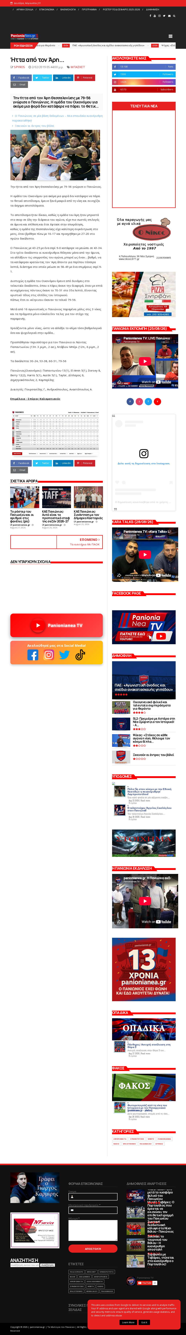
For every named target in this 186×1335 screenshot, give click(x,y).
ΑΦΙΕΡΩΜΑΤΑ (120, 1139)
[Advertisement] (80, 20)
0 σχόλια (133, 802)
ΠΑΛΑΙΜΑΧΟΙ (145, 1144)
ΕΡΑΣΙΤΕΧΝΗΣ (129, 1144)
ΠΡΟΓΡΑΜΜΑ (89, 9)
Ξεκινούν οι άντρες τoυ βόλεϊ (34, 125)
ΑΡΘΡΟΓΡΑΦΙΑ (100, 1277)
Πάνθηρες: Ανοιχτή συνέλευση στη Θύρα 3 (149, 1045)
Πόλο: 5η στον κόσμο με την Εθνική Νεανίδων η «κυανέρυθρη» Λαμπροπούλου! (150, 791)
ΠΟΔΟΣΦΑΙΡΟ (76, 1272)
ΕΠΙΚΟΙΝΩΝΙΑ (46, 9)
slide (105, 45)
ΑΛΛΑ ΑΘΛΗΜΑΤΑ (95, 1281)
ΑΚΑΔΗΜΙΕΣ (84, 1277)
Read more (145, 800)
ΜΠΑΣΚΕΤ (78, 67)
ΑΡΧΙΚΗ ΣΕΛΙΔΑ (25, 9)
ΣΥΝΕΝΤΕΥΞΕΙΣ (137, 1139)
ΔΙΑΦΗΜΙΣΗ (152, 9)
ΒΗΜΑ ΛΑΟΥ (91, 1291)
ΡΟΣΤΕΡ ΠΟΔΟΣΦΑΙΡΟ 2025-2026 (121, 9)
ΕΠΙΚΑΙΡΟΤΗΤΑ (106, 1272)
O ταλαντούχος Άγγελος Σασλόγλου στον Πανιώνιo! (149, 809)
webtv (151, 1139)
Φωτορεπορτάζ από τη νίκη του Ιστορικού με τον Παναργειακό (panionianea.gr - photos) (147, 1107)
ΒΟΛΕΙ (72, 1277)
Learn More (128, 1322)
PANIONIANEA (164, 1139)
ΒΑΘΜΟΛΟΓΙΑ (68, 9)
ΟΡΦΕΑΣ (159, 1144)
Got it (144, 1322)
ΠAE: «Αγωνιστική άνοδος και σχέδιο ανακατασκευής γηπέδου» (59, 45)
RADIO (116, 1144)
